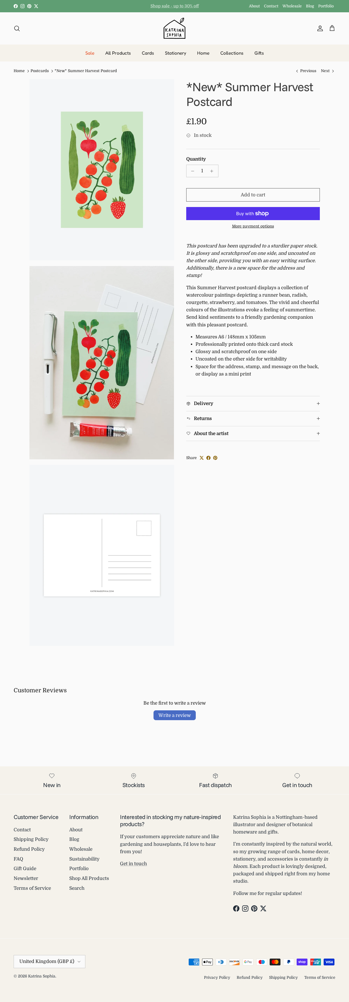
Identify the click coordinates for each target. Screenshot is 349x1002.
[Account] (319, 28)
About (254, 6)
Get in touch (133, 863)
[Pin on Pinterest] (215, 458)
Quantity (196, 159)
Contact (271, 6)
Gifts (259, 53)
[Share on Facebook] (208, 458)
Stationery (175, 53)
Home (203, 53)
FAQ (18, 859)
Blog (310, 6)
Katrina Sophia (41, 976)
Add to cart (253, 194)
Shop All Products (89, 878)
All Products (118, 53)
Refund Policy (29, 849)
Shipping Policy (31, 839)
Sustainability (84, 859)
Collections (231, 53)
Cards (148, 53)
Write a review (174, 715)
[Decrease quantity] (191, 171)
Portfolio (326, 6)
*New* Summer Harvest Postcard (86, 71)
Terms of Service (32, 888)
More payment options (253, 226)
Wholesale (292, 6)
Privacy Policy (217, 977)
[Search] (17, 28)
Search (77, 888)
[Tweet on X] (202, 458)
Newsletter (26, 878)
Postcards (40, 71)
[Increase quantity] (213, 171)
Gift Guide (25, 868)
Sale (89, 53)
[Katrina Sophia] (174, 28)
